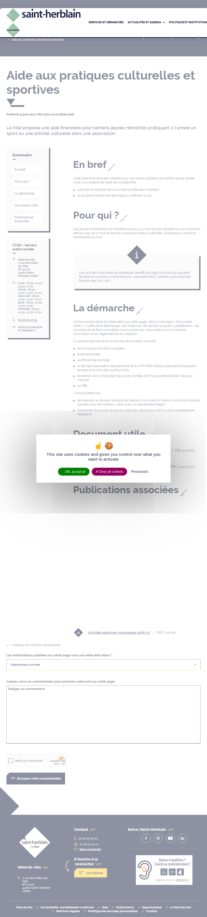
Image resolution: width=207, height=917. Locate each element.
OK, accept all (74, 471)
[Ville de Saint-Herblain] (43, 28)
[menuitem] (106, 23)
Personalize (139, 471)
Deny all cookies (110, 471)
